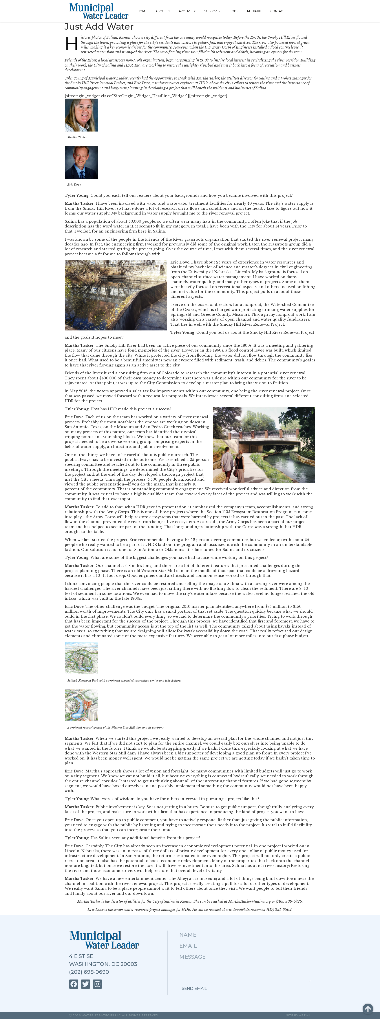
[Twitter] (85, 984)
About (160, 11)
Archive (185, 11)
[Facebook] (73, 984)
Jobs (234, 11)
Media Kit (254, 11)
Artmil (305, 1015)
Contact (277, 11)
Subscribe (212, 11)
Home (142, 11)
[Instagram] (97, 984)
